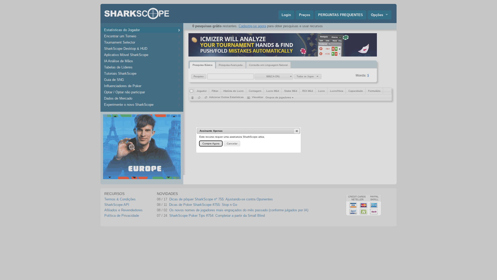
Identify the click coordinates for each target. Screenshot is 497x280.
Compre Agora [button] (211, 143)
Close (296, 131)
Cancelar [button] (232, 143)
